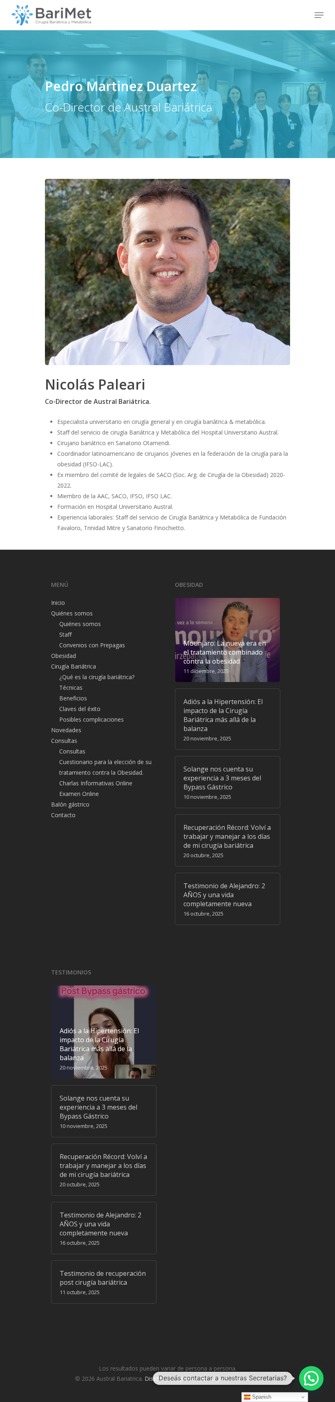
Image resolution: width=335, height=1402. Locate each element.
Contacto (63, 815)
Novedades (66, 730)
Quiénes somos (72, 613)
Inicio (58, 602)
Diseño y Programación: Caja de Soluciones (202, 1378)
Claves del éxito (79, 709)
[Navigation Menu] (319, 15)
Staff (65, 634)
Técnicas (71, 687)
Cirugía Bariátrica (73, 666)
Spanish (260, 1397)
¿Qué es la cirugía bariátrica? (96, 677)
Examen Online (79, 794)
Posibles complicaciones (91, 719)
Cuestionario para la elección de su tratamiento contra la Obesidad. (105, 767)
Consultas (64, 740)
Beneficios (73, 698)
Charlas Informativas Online (95, 783)
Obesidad (63, 656)
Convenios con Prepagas (92, 645)
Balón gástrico (70, 804)
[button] (311, 1378)
